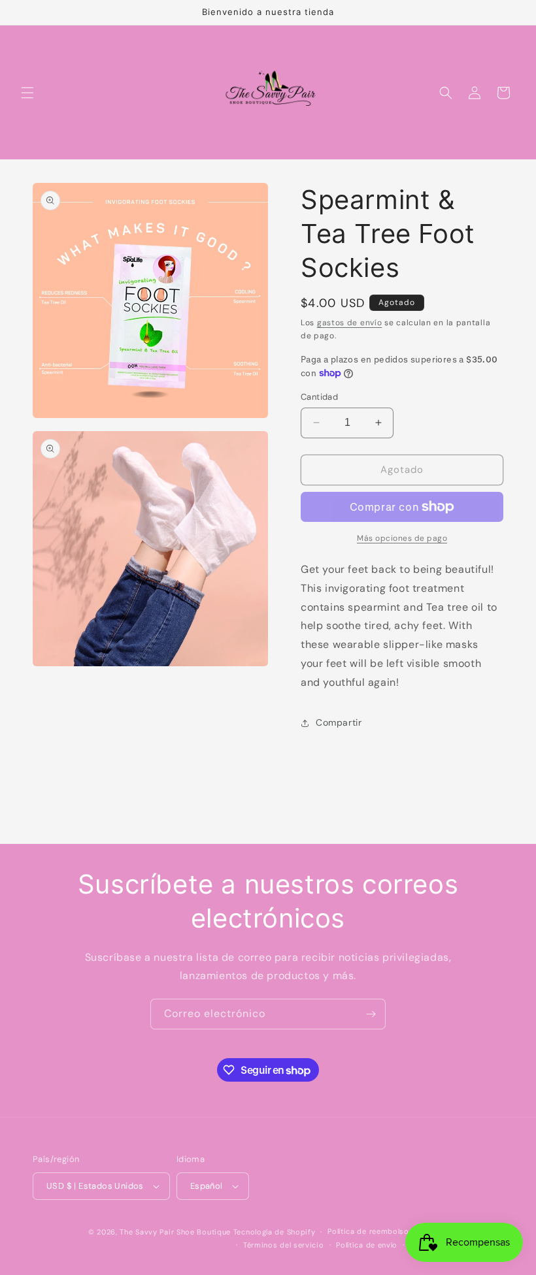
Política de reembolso (368, 1231)
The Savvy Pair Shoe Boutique (175, 1231)
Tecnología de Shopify (274, 1231)
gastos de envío (349, 322)
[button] (27, 92)
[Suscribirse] (370, 1014)
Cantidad (319, 396)
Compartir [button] (338, 722)
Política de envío (366, 1245)
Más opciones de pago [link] (402, 538)
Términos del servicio (283, 1245)
